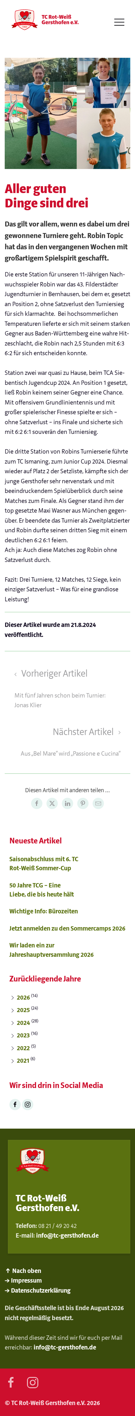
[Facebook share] (36, 803)
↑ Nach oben (23, 1271)
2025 (23, 1010)
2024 (23, 1023)
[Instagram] (27, 1104)
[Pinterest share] (83, 803)
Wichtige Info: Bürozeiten (43, 911)
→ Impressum (23, 1280)
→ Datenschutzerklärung (38, 1290)
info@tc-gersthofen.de (67, 1236)
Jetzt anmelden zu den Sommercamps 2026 (67, 928)
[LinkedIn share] (67, 803)
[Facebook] (15, 1104)
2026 (23, 997)
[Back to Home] (44, 22)
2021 (23, 1061)
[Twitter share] (52, 803)
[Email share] (98, 803)
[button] (119, 22)
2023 (23, 1035)
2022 (23, 1048)
